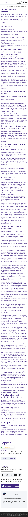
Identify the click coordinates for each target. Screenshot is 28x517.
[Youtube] (15, 475)
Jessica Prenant (11, 493)
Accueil (8, 6)
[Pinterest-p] (19, 475)
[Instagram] (11, 475)
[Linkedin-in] (7, 475)
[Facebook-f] (3, 475)
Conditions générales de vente (15, 515)
